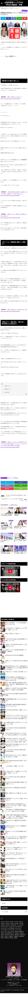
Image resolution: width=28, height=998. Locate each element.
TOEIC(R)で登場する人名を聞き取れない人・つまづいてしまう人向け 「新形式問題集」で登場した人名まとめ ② (16, 678)
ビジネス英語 (11, 928)
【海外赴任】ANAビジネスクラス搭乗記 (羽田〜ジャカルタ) (15, 826)
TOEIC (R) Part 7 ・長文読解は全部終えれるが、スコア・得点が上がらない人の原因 (15, 810)
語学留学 (7, 937)
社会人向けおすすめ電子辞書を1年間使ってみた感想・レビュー (16, 783)
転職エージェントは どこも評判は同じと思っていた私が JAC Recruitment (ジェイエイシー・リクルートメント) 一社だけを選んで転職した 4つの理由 (14, 443)
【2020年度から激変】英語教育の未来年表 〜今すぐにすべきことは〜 (16, 705)
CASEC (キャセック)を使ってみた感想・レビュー (16, 672)
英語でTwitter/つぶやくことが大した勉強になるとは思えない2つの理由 (16, 755)
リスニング (3, 931)
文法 (2, 934)
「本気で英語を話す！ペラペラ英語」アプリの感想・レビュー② (16, 886)
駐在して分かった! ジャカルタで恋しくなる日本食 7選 (16, 870)
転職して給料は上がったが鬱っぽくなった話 (17, 309)
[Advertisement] (14, 67)
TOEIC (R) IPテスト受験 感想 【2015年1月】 (15, 787)
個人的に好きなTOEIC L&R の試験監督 (14, 655)
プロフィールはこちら (14, 978)
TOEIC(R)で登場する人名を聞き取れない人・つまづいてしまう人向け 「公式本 (16, 805)
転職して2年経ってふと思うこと (14, 96)
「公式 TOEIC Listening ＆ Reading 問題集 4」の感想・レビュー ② (16, 639)
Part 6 (16, 923)
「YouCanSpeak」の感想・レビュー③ (14, 766)
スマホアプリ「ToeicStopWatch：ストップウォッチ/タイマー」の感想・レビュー (16, 848)
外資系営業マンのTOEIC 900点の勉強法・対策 (14, 3)
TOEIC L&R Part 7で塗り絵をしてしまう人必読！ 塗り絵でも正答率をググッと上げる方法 (16, 734)
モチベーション (11, 477)
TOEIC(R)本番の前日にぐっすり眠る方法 (14, 858)
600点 (2, 921)
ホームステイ (18, 928)
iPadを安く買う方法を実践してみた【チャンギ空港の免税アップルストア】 (16, 745)
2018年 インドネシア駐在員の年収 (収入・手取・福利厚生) (15, 650)
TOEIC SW (13, 924)
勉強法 (21, 931)
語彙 (11, 937)
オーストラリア (4, 926)
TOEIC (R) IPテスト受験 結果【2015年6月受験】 (15, 821)
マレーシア (3, 929)
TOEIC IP (8, 924)
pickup (3, 924)
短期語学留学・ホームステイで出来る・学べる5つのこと (16, 799)
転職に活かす (4, 477)
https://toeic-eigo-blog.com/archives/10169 (10, 98)
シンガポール (11, 926)
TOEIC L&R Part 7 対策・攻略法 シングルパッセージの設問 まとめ (16, 843)
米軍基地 (16, 936)
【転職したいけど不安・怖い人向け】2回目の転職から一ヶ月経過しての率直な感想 (16, 689)
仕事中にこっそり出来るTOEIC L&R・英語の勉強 (16, 661)
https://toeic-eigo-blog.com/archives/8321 (10, 447)
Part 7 (21, 923)
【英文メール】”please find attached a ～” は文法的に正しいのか (16, 645)
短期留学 (11, 936)
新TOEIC (7, 934)
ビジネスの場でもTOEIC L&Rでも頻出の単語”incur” (15, 777)
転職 (17, 477)
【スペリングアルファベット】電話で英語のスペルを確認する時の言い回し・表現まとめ (16, 837)
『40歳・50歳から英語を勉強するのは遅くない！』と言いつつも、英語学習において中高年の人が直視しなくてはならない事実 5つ (16, 816)
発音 (6, 936)
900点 (7, 921)
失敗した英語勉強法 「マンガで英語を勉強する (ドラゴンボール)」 (16, 623)
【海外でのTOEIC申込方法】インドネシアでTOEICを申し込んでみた (15, 864)
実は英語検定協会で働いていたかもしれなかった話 (16, 699)
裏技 (2, 937)
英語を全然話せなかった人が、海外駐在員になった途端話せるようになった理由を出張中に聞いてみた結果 (16, 667)
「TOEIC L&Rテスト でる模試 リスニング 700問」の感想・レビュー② (16, 628)
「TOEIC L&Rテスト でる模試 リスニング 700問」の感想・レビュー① (16, 772)
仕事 (16, 931)
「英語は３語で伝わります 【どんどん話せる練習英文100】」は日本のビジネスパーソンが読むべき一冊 (16, 882)
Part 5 (12, 923)
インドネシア (20, 924)
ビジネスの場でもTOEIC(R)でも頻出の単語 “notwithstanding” (15, 750)
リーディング (10, 931)
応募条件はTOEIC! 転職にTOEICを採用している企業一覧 (16, 875)
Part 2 (21, 921)
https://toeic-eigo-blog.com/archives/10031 (10, 217)
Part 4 (7, 923)
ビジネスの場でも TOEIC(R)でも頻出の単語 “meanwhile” (15, 891)
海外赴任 (23, 934)
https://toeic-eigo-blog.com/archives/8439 (10, 195)
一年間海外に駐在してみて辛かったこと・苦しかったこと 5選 (16, 723)
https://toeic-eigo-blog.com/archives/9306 (10, 311)
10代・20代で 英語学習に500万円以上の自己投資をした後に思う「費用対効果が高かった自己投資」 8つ (16, 684)
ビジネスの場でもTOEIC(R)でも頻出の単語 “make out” (15, 728)
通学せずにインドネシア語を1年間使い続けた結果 (16, 832)
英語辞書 (21, 936)
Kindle (11, 921)
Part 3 (3, 923)
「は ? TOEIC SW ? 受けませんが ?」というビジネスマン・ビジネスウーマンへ (16, 853)
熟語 (2, 936)
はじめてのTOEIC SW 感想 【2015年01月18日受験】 (16, 694)
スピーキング (18, 926)
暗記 (12, 934)
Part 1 (16, 921)
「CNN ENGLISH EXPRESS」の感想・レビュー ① (16, 710)
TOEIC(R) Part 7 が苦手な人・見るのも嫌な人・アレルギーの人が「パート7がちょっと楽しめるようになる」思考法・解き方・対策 (16, 740)
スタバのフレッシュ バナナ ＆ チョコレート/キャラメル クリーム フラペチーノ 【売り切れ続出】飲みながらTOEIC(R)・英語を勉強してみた (14, 718)
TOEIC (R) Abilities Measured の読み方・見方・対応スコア (16, 761)
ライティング (18, 929)
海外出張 (17, 934)
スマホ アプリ (4, 928)
